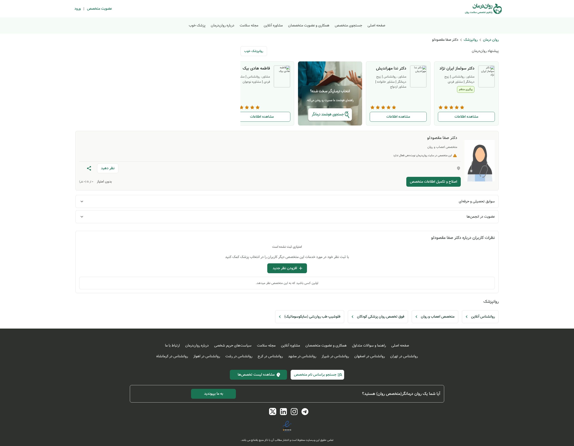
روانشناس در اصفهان (369, 356)
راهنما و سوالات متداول (369, 345)
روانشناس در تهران (404, 356)
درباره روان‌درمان (222, 25)
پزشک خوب (197, 25)
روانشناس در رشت (238, 356)
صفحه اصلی (376, 25)
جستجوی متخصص (348, 25)
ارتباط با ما (172, 345)
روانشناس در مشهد (302, 356)
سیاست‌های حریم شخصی (233, 345)
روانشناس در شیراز (335, 356)
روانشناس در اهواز (206, 356)
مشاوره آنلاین (273, 25)
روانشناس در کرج (270, 356)
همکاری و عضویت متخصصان (308, 25)
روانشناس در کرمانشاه (172, 356)
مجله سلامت (249, 25)
